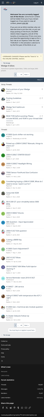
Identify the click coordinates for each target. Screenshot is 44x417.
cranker (8, 215)
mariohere (9, 309)
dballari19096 (10, 224)
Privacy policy (5, 349)
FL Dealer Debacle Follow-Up (17, 316)
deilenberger (10, 123)
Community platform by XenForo (19, 415)
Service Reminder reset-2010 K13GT (20, 278)
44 (21, 74)
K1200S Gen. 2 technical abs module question (24, 307)
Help (2, 353)
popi (7, 300)
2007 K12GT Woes (13, 257)
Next (25, 74)
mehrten (8, 166)
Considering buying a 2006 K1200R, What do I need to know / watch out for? (24, 182)
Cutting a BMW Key (14, 240)
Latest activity (5, 375)
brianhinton (9, 259)
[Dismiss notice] (41, 56)
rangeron (9, 136)
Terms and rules (6, 345)
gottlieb (8, 157)
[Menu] (2, 2)
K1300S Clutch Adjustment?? (17, 248)
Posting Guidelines (13, 98)
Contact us (4, 341)
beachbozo (9, 318)
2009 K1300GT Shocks (15, 213)
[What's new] (41, 3)
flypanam (9, 186)
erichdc (8, 206)
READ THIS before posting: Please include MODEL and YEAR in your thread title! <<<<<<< (24, 118)
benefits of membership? (19, 36)
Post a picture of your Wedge (18, 89)
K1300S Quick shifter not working (19, 134)
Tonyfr (8, 195)
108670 (8, 271)
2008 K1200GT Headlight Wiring (19, 163)
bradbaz (8, 289)
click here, (37, 36)
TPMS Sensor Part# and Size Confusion (22, 172)
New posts (4, 371)
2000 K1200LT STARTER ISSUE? (18, 155)
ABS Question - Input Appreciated (19, 222)
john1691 (9, 91)
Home (3, 357)
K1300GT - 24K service (15, 286)
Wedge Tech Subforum (15, 107)
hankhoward (10, 280)
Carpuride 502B (12, 193)
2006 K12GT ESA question (16, 231)
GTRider (8, 174)
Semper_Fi (9, 109)
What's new (5, 367)
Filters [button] (39, 80)
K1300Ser (9, 250)
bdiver (8, 148)
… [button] (18, 74)
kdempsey (40, 398)
